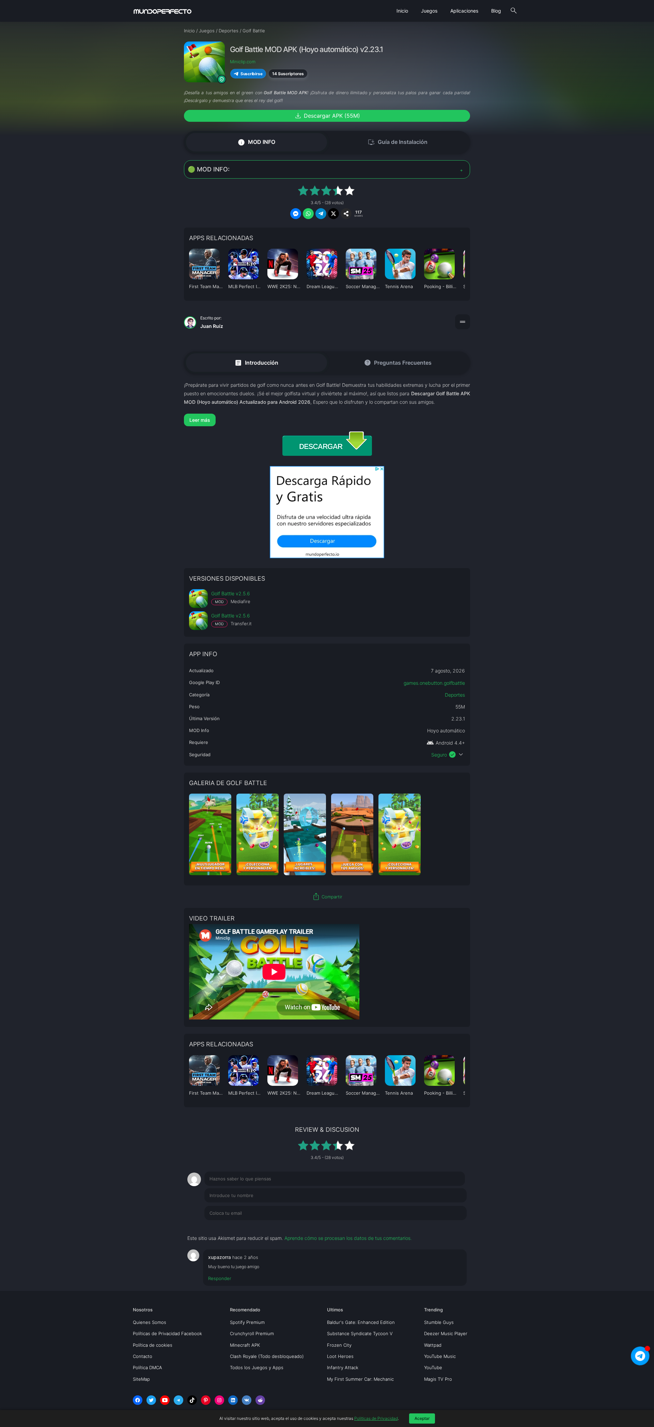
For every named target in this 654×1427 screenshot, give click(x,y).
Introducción (256, 362)
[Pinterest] (206, 1400)
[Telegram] (178, 1400)
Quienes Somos (149, 1322)
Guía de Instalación (397, 142)
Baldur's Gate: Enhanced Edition (361, 1322)
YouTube (433, 1367)
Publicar (449, 1227)
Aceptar (422, 1418)
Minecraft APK (245, 1345)
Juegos (429, 11)
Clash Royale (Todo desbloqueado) (267, 1356)
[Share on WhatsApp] (308, 213)
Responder (219, 1278)
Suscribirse (251, 73)
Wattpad (432, 1345)
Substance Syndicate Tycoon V (360, 1333)
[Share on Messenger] (295, 213)
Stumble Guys (439, 1322)
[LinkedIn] (233, 1400)
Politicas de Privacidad (376, 1418)
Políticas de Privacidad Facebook (167, 1333)
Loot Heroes (340, 1356)
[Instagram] (219, 1400)
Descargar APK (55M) (327, 115)
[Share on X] (333, 213)
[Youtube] (165, 1400)
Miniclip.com (242, 61)
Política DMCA (147, 1367)
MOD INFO (256, 142)
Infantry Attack (342, 1367)
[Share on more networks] (346, 213)
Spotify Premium (247, 1322)
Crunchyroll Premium (252, 1333)
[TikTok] (192, 1400)
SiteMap (141, 1379)
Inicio (402, 11)
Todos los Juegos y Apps (256, 1367)
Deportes (455, 695)
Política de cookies (152, 1345)
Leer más (200, 420)
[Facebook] (137, 1400)
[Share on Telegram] (320, 213)
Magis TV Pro (438, 1379)
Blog (496, 11)
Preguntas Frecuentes (398, 362)
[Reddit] (260, 1400)
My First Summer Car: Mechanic (360, 1379)
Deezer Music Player (445, 1333)
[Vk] (246, 1400)
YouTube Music (440, 1356)
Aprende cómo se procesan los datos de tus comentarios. (348, 1238)
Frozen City (339, 1345)
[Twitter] (151, 1400)
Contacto (142, 1356)
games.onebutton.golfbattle (434, 683)
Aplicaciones (464, 11)
